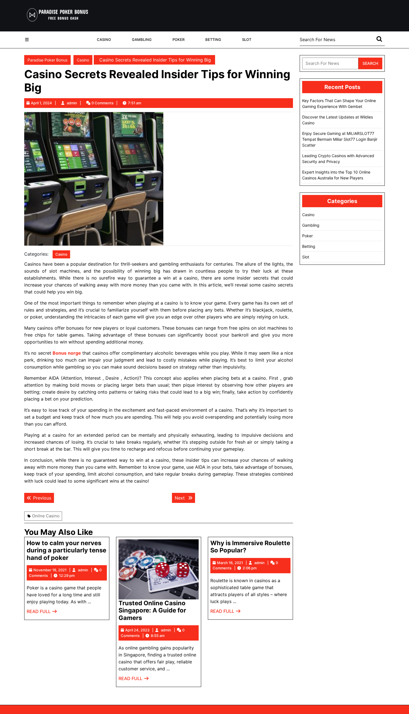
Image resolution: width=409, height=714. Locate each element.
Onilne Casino (46, 515)
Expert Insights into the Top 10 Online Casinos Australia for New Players (336, 175)
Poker (178, 39)
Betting (213, 39)
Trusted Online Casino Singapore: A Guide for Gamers (152, 610)
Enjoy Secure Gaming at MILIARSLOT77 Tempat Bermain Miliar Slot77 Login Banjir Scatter (339, 139)
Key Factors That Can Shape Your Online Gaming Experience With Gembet (339, 103)
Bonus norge (67, 353)
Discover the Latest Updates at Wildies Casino (337, 120)
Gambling (142, 39)
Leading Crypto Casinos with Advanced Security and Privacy (338, 158)
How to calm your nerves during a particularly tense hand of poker (66, 550)
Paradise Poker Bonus (47, 60)
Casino (104, 39)
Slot (246, 39)
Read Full (42, 612)
